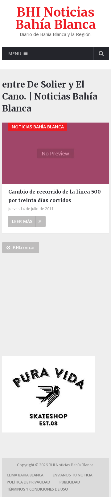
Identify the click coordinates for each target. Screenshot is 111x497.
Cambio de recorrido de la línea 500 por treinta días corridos (54, 196)
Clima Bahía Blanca (25, 475)
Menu (14, 54)
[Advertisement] (48, 306)
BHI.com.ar (24, 247)
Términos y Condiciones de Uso (37, 489)
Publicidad (70, 482)
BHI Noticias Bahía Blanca (55, 18)
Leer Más (22, 221)
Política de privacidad (28, 482)
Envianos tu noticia (72, 475)
